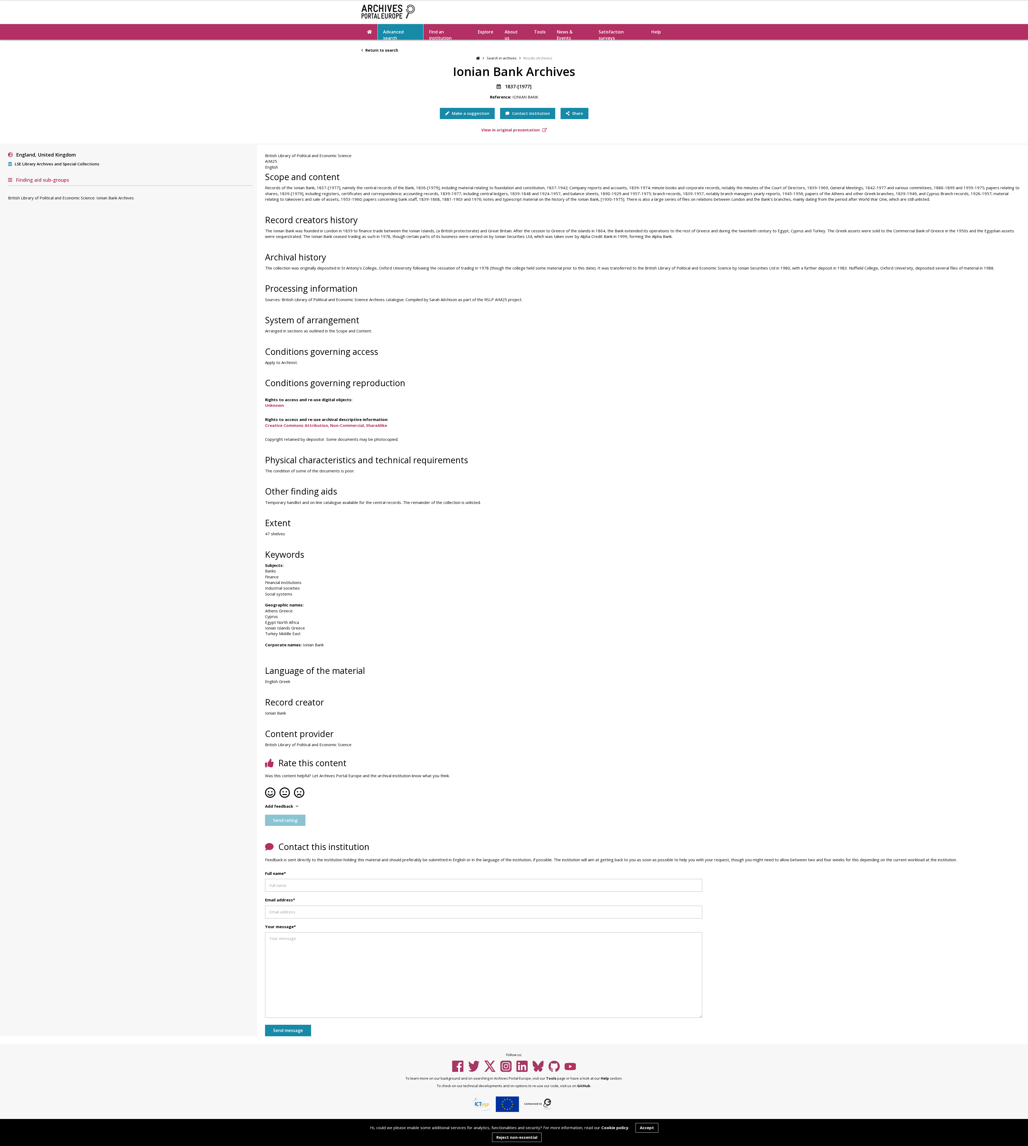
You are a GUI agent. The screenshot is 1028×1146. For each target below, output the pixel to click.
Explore (485, 32)
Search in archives (502, 58)
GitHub (583, 1085)
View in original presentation (511, 129)
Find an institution (440, 34)
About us (511, 34)
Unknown (274, 405)
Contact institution (530, 113)
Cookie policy (614, 1127)
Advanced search (393, 34)
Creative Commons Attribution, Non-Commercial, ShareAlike (326, 425)
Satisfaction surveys (611, 34)
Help (605, 1078)
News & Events (565, 34)
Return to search (381, 50)
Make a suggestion (470, 113)
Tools (540, 32)
